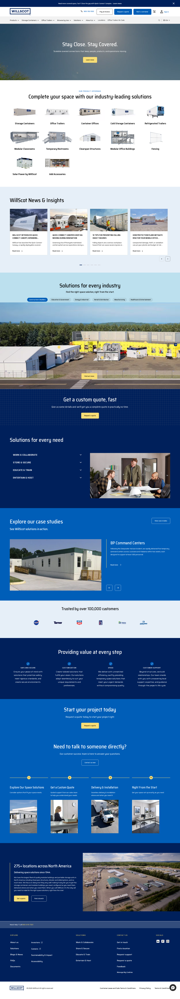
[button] (172, 987)
